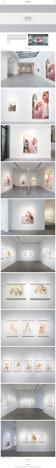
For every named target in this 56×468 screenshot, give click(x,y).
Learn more (8, 41)
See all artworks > (28, 48)
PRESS (10, 43)
